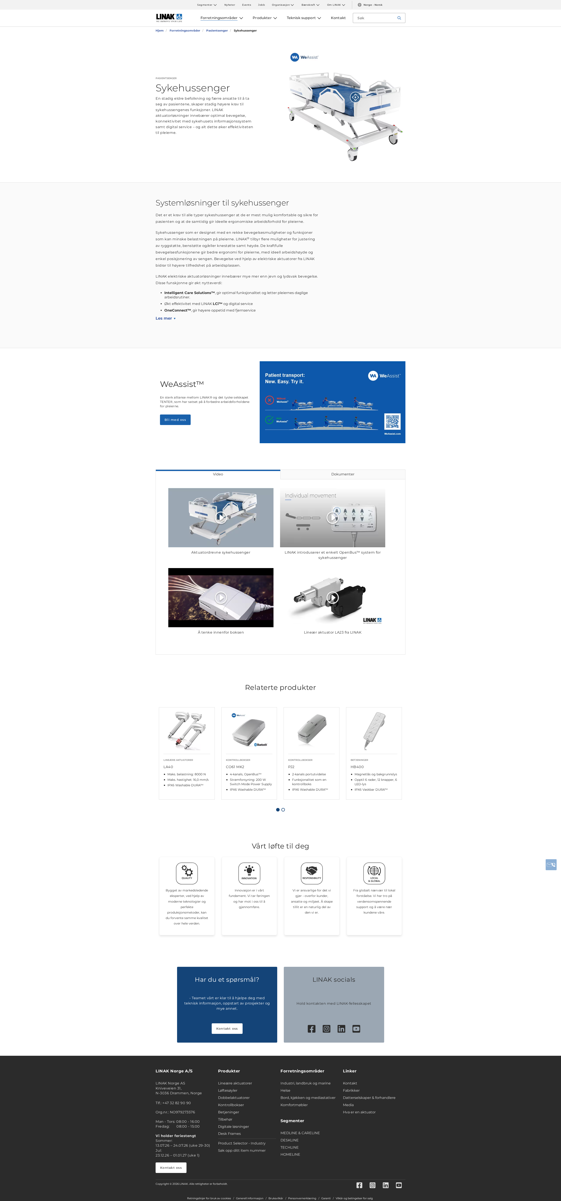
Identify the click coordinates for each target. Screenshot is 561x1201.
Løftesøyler (227, 1090)
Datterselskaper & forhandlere (369, 1098)
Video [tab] (218, 474)
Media (348, 1105)
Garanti (326, 1198)
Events (246, 4)
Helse (285, 1090)
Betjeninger (228, 1112)
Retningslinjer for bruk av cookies (209, 1198)
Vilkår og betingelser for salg (354, 1198)
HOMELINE (290, 1154)
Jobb (261, 4)
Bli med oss (175, 420)
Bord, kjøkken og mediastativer (308, 1098)
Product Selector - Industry (242, 1143)
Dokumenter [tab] (342, 474)
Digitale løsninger (233, 1127)
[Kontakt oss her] (551, 864)
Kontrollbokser (231, 1105)
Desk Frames (229, 1134)
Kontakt (350, 1083)
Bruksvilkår (275, 1198)
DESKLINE (289, 1140)
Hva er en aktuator (359, 1112)
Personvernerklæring (302, 1198)
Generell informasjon (249, 1198)
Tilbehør (225, 1119)
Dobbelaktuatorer (234, 1098)
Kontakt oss (227, 1029)
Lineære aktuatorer (235, 1083)
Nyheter (229, 4)
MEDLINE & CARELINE (300, 1133)
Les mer (164, 318)
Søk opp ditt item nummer (242, 1150)
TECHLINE (289, 1147)
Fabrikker (351, 1090)
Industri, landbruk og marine (305, 1083)
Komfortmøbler (294, 1105)
